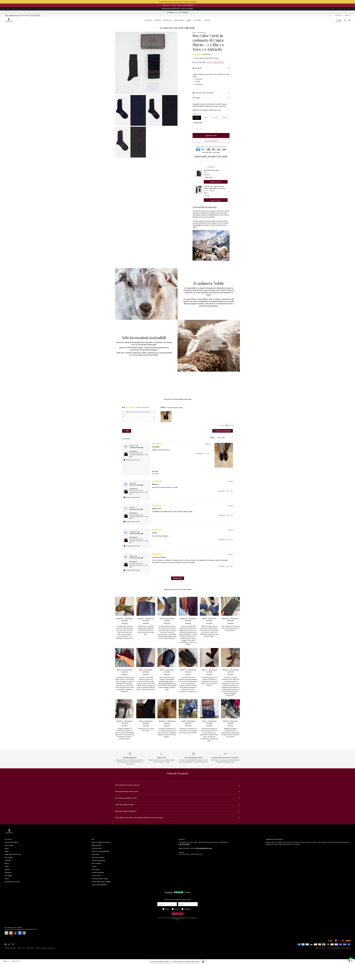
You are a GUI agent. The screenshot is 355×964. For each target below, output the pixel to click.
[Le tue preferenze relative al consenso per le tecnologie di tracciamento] (352, 961)
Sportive (7, 869)
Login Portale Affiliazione (99, 884)
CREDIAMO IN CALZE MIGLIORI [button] (274, 839)
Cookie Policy (21, 948)
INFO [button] (93, 839)
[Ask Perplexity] (15, 933)
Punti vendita (96, 869)
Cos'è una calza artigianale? (100, 851)
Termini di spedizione (98, 860)
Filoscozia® (95, 854)
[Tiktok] (9, 944)
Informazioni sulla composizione (204, 92)
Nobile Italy (9, 948)
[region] (166, 416)
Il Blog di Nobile (96, 845)
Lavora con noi (96, 875)
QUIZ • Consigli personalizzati (101, 842)
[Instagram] (13, 944)
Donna (7, 878)
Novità (7, 848)
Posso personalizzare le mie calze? (126, 791)
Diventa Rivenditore (98, 872)
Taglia (205, 193)
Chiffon (7, 866)
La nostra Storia (97, 848)
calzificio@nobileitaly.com (13, 15)
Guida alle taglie (197, 122)
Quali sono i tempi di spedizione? (126, 811)
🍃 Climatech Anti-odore (12, 881)
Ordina (212, 437)
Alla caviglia (8, 875)
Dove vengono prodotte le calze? (126, 798)
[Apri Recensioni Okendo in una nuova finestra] (226, 425)
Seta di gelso (9, 857)
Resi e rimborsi (96, 863)
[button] (148, 20)
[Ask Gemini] (20, 933)
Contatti (94, 866)
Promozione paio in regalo (100, 878)
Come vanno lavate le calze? (124, 804)
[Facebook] (5, 944)
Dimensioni (207, 174)
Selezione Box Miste (11, 842)
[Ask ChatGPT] (6, 933)
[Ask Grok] (24, 933)
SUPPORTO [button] (182, 839)
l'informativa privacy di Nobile (177, 917)
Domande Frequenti (98, 857)
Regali (7, 851)
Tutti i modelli (9, 845)
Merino (7, 863)
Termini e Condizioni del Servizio (45, 948)
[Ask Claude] (11, 933)
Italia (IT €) (338, 15)
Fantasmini (8, 872)
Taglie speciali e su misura (13, 854)
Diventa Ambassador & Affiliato (101, 881)
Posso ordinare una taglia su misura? (127, 785)
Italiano (347, 15)
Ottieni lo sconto (177, 914)
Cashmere (8, 860)
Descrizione (198, 68)
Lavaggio (197, 97)
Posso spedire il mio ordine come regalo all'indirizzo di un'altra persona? (139, 817)
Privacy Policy (30, 948)
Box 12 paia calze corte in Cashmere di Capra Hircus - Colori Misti (139, 454)
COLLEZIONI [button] (8, 839)
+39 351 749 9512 (34, 15)
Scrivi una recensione (224, 431)
